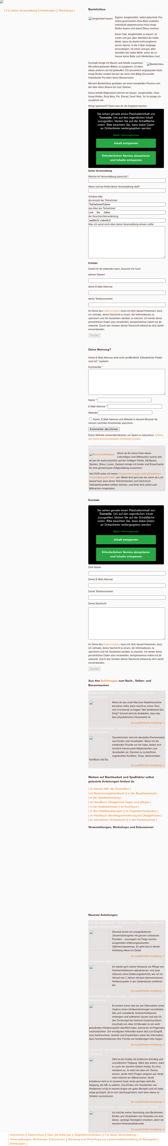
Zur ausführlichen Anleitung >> (148, 722)
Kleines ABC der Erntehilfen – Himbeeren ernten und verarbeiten (120, 1052)
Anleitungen (109, 680)
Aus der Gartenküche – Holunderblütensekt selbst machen (123, 1107)
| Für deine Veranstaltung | (21, 10)
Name (92, 400)
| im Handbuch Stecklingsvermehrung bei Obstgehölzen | (125, 815)
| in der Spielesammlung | (104, 797)
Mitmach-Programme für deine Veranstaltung (115, 447)
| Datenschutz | (36, 1134)
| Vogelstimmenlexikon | (88, 1134)
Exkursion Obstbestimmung (107, 837)
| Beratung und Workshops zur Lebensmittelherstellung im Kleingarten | (113, 1139)
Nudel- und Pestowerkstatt (107, 845)
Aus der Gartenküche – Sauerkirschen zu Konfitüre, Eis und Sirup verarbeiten (124, 730)
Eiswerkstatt (107, 853)
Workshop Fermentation (126, 884)
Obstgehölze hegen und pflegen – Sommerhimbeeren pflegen (125, 961)
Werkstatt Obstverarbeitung (113, 870)
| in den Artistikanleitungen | (106, 811)
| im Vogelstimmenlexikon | (141, 811)
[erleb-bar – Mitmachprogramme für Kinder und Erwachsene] (1, 2)
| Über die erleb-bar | (59, 1134)
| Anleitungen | (48, 10)
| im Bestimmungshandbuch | (107, 793)
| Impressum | (17, 1134)
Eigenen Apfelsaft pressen (125, 900)
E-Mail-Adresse (97, 406)
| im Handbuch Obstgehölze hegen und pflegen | (119, 802)
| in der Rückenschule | (142, 819)
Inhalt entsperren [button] (126, 143)
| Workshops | (66, 10)
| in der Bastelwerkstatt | (141, 793)
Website (92, 412)
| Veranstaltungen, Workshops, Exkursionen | (37, 1139)
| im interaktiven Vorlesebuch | (107, 819)
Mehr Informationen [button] (126, 135)
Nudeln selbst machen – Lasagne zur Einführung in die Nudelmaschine (121, 695)
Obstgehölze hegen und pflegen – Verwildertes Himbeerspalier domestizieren (125, 998)
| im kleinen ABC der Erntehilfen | (109, 788)
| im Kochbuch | (129, 806)
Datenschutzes (111, 310)
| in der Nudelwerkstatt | (103, 806)
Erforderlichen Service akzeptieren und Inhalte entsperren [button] (126, 158)
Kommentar (95, 367)
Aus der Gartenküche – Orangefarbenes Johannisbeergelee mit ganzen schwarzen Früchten (126, 924)
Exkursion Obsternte (114, 862)
